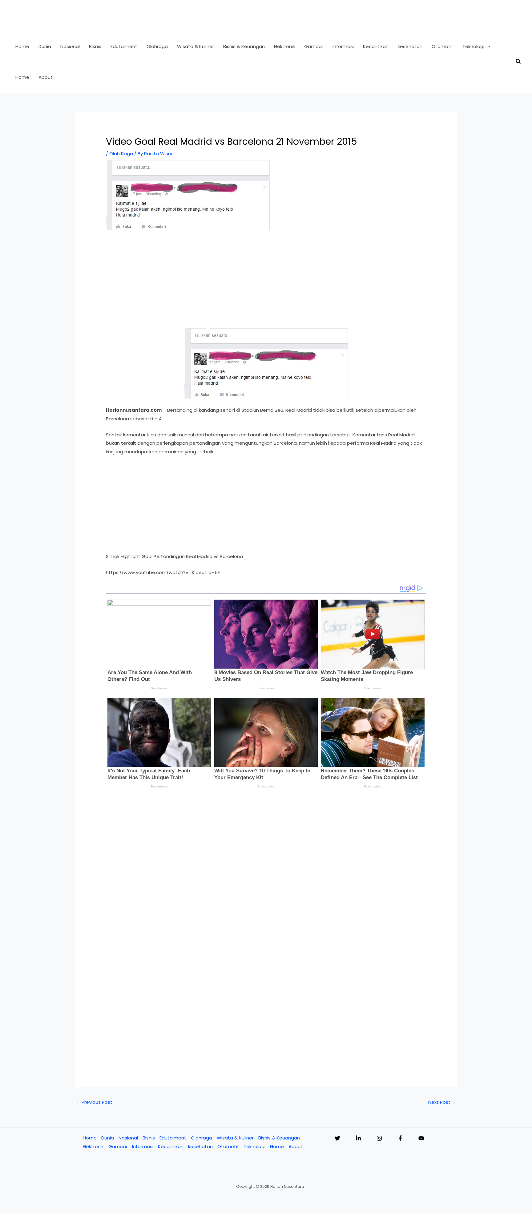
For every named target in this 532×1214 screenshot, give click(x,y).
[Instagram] (379, 1138)
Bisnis (149, 1138)
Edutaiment (172, 1138)
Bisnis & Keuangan (279, 1138)
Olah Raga (121, 153)
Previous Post (94, 1102)
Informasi (142, 1146)
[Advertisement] (266, 283)
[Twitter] (337, 1138)
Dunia (107, 1138)
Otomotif (228, 1146)
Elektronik (93, 1146)
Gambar (117, 1146)
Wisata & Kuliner (235, 1138)
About (295, 1146)
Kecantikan (170, 1146)
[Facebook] (400, 1138)
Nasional (128, 1138)
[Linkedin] (358, 1138)
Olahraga (201, 1138)
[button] (487, 46)
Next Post (442, 1102)
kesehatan (200, 1146)
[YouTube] (421, 1138)
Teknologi (254, 1146)
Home (90, 1138)
